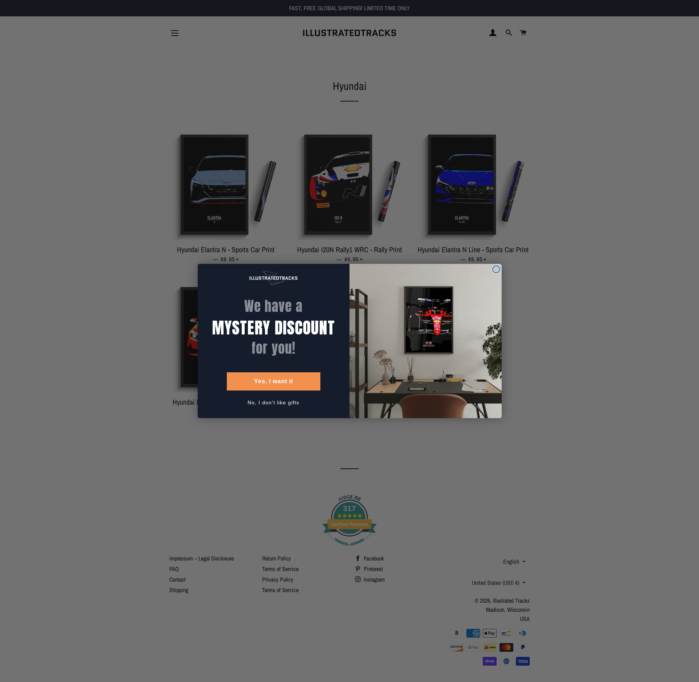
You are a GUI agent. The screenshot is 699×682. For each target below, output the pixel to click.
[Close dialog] (496, 269)
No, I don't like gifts (273, 402)
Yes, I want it (273, 381)
